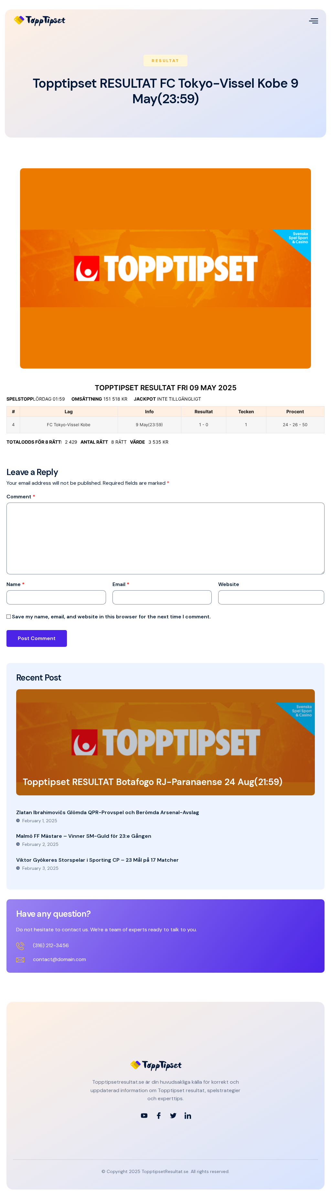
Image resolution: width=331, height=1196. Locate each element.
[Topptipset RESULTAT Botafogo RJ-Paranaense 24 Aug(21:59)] (165, 742)
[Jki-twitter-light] (173, 1116)
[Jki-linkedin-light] (188, 1116)
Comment (20, 496)
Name (15, 584)
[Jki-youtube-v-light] (144, 1116)
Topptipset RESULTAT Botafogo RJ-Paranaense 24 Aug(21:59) (153, 782)
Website (228, 584)
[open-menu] (313, 21)
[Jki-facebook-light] (158, 1116)
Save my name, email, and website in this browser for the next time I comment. (111, 616)
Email (120, 584)
